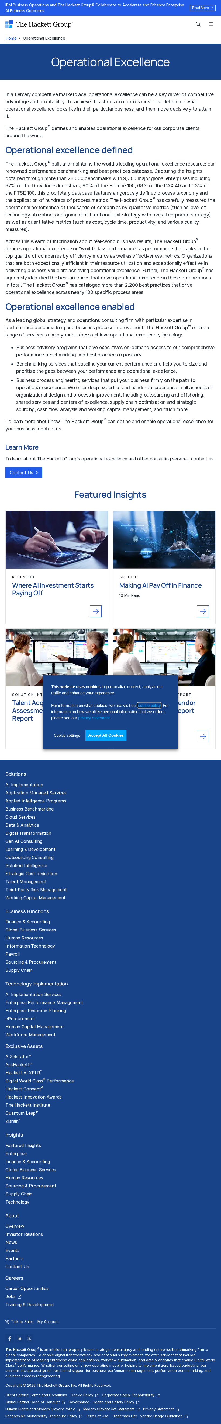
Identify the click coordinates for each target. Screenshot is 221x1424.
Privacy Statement (158, 1409)
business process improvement (109, 327)
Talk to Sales (22, 1322)
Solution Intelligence (26, 865)
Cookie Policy (82, 1395)
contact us (49, 429)
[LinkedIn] (19, 1338)
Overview (14, 1226)
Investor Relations (24, 1234)
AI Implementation (24, 784)
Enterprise (16, 1153)
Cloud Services (20, 817)
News (11, 1242)
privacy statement (94, 717)
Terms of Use (97, 1416)
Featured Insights (23, 1145)
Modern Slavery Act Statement (109, 1409)
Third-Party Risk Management (36, 889)
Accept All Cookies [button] (106, 735)
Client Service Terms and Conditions (36, 1395)
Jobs (10, 1296)
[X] (29, 1338)
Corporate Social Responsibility (128, 1395)
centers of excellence (84, 402)
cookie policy (149, 705)
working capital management (119, 409)
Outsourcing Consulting (29, 857)
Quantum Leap (21, 1113)
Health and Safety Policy (113, 1402)
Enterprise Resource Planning (35, 1010)
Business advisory (35, 347)
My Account (48, 1322)
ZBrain (12, 1121)
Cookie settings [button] (67, 735)
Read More (200, 8)
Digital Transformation (28, 833)
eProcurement (20, 1018)
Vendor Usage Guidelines (161, 1416)
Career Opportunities (27, 1288)
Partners (14, 1258)
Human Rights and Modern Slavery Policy (40, 1409)
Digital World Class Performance (39, 1080)
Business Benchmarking (29, 809)
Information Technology (30, 946)
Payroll (12, 954)
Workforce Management (30, 1034)
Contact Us (21, 472)
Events (12, 1250)
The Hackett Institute (27, 1105)
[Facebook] (9, 1338)
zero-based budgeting (180, 1365)
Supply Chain (18, 970)
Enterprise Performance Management (44, 1002)
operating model (105, 1365)
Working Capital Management (35, 897)
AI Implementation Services (33, 994)
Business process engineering (48, 380)
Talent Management (26, 881)
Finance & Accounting (27, 921)
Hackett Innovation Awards (33, 1097)
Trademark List (124, 1416)
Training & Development (29, 1304)
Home (10, 38)
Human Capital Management (34, 1026)
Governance (78, 1402)
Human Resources (24, 938)
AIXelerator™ (18, 1056)
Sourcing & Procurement (30, 962)
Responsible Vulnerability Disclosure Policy (41, 1416)
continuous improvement (122, 1355)
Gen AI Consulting (23, 841)
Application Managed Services (36, 792)
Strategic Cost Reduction (31, 873)
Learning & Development (30, 849)
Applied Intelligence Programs (35, 801)
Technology (17, 1202)
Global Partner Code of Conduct (32, 1402)
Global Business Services (30, 929)
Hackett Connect (24, 1089)
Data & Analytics (22, 825)
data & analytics (159, 1360)
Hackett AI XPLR (23, 1072)
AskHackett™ (18, 1064)
